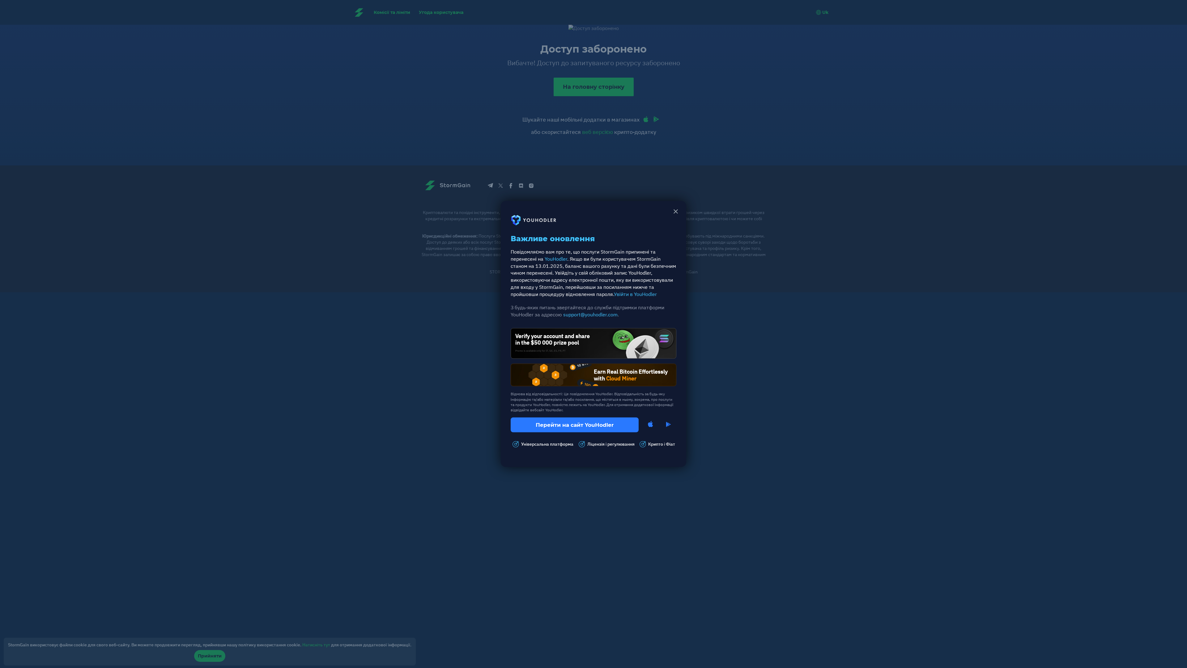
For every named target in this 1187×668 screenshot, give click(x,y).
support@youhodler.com (590, 314)
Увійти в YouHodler (635, 294)
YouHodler (556, 258)
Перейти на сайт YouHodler (575, 425)
